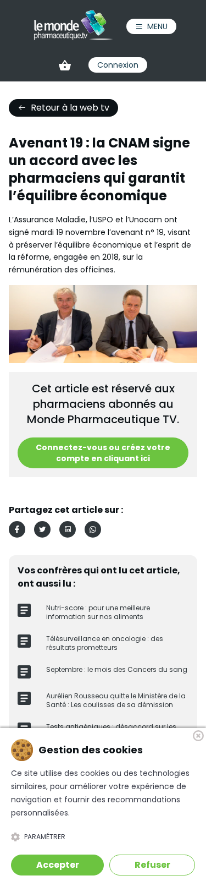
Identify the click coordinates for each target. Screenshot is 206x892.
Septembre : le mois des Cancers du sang (116, 669)
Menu (157, 26)
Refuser (152, 864)
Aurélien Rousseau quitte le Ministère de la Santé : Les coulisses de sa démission (116, 700)
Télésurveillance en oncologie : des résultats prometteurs (104, 643)
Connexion (117, 64)
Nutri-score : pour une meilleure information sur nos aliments (98, 612)
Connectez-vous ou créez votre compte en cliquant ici (103, 453)
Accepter (57, 864)
